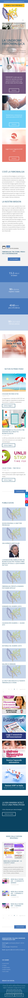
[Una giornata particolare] (14, 528)
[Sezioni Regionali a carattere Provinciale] (14, 508)
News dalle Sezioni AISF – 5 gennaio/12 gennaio (17, 887)
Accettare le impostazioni (14, 992)
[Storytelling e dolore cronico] (14, 418)
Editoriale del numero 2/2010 (12, 640)
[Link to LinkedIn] (17, 978)
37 (11, 683)
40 (3, 685)
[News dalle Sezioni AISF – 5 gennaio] (5, 900)
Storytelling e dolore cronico (12, 430)
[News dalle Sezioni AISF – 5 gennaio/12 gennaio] (5, 887)
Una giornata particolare (11, 537)
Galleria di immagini (9, 658)
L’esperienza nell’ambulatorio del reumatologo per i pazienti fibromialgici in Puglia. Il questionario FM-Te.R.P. (13, 556)
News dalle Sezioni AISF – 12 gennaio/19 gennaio (17, 875)
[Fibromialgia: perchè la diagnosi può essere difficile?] (14, 571)
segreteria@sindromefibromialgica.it (15, 944)
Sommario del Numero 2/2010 (11, 600)
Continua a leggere (7, 405)
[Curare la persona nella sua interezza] (14, 449)
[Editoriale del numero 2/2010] (14, 631)
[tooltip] (26, 493)
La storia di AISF (5, 957)
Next (24, 413)
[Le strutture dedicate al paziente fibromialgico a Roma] (14, 666)
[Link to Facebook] (3, 978)
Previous (4, 413)
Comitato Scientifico (6, 963)
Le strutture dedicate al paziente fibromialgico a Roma (13, 676)
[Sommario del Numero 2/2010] (14, 591)
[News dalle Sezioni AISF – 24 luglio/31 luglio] (14, 845)
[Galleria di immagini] (14, 649)
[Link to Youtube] (14, 978)
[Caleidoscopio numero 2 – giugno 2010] (14, 608)
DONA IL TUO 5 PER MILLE (14, 5)
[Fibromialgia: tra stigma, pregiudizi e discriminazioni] (14, 383)
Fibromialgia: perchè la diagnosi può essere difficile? (13, 581)
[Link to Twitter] (7, 978)
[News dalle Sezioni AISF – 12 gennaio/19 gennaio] (5, 875)
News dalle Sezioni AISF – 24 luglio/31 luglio (13, 856)
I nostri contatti (5, 965)
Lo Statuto (4, 959)
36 (8, 683)
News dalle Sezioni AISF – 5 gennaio (17, 899)
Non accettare (9, 995)
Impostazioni (19, 995)
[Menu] (23, 20)
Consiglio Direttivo (6, 961)
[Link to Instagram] (10, 978)
